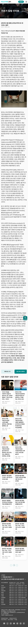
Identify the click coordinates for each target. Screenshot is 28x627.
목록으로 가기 (7, 371)
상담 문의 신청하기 (20, 371)
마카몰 (15, 619)
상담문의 (21, 1)
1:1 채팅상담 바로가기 (6, 577)
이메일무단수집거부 (13, 618)
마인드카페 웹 (3, 619)
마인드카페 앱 (10, 619)
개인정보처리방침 (4, 618)
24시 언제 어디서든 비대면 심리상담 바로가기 (12, 579)
